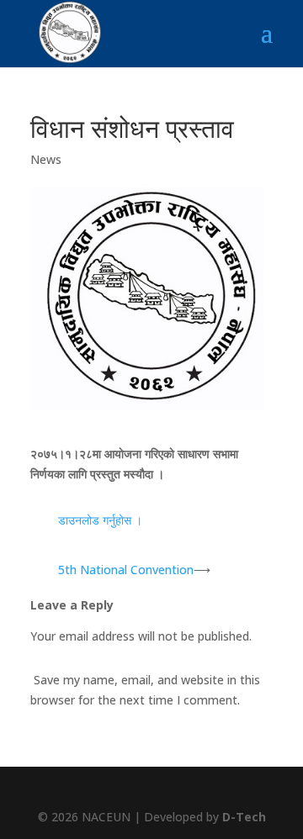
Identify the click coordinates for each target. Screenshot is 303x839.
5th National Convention (126, 570)
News (45, 159)
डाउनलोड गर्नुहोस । (100, 520)
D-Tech (244, 817)
